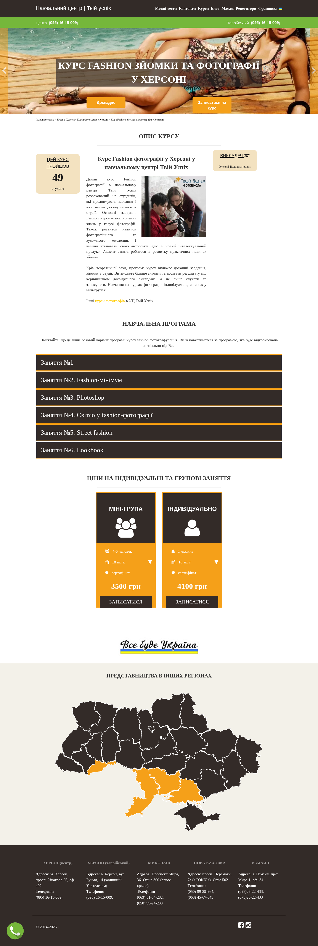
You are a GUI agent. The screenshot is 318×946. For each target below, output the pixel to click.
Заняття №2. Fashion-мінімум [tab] (81, 379)
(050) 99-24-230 (150, 903)
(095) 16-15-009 (48, 897)
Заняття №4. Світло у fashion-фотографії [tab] (97, 414)
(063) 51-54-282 (150, 897)
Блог (215, 8)
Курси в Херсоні (66, 119)
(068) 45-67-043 (200, 897)
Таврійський (238, 22)
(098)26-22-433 (250, 891)
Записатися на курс (212, 105)
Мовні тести (166, 8)
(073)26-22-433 (250, 897)
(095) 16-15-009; (63, 22)
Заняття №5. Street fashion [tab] (76, 432)
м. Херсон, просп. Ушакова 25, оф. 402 (55, 880)
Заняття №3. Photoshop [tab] (72, 397)
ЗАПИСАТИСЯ (125, 602)
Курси (203, 8)
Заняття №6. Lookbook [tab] (72, 450)
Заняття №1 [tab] (57, 362)
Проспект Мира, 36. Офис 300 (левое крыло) (158, 880)
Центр (41, 22)
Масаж (228, 8)
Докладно (106, 102)
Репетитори (246, 8)
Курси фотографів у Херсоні (92, 119)
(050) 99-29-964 (200, 891)
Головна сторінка (45, 119)
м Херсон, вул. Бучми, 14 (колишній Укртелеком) (105, 880)
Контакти (187, 8)
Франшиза (267, 8)
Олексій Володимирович (235, 166)
